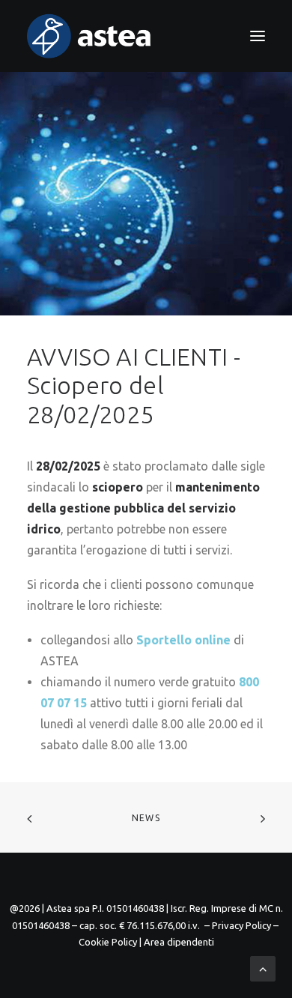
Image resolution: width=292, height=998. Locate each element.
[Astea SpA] (89, 35)
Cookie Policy (108, 942)
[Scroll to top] (263, 967)
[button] (257, 36)
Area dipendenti (179, 942)
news (146, 818)
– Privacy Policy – (241, 925)
